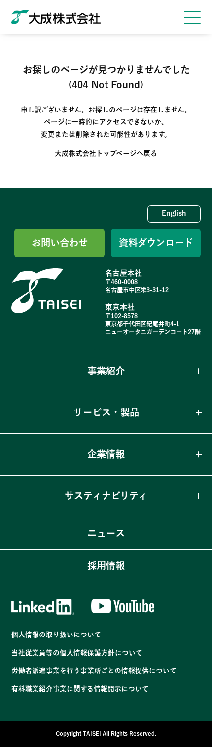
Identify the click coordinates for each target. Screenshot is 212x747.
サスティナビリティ (106, 495)
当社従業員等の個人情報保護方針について (76, 653)
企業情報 (106, 454)
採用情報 (106, 565)
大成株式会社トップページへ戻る (106, 153)
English (174, 213)
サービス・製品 (106, 412)
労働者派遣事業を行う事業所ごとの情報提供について (94, 671)
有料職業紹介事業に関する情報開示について (80, 689)
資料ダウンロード (156, 242)
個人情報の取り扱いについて (56, 635)
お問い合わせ (60, 242)
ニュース (106, 533)
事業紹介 (106, 370)
